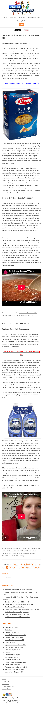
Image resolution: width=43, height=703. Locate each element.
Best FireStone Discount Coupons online (17, 617)
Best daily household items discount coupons (18, 589)
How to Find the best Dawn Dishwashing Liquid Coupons (22, 609)
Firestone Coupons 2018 (12, 650)
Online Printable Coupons (10, 551)
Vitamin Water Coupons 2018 (14, 672)
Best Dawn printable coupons (15, 323)
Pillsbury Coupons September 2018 (15, 662)
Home (5, 17)
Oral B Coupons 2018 (11, 657)
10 (14, 567)
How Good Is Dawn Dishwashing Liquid (17, 614)
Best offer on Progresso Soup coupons (16, 612)
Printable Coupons (34, 17)
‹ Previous (25, 564)
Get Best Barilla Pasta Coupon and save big (20, 36)
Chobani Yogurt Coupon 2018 (14, 637)
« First (16, 564)
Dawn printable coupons (17, 553)
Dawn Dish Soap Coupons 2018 (29, 548)
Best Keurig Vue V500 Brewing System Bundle (19, 604)
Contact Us (12, 17)
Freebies (7, 652)
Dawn (29, 551)
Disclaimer (22, 17)
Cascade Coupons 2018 (12, 632)
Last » (36, 567)
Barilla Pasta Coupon (14, 315)
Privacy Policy (21, 21)
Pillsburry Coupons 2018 (12, 659)
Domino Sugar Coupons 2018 (14, 647)
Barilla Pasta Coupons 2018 (28, 313)
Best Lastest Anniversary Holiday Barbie (17, 602)
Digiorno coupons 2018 (12, 642)
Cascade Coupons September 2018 (15, 635)
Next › (28, 567)
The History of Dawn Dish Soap (14, 607)
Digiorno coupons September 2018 (15, 645)
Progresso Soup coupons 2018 (14, 669)
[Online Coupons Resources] (21, 15)
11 (19, 567)
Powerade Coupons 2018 (12, 664)
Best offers (8, 630)
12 (23, 567)
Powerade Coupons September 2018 (16, 667)
